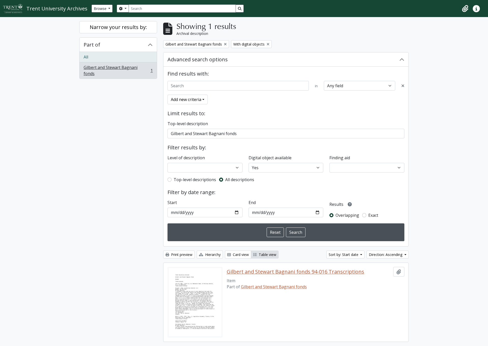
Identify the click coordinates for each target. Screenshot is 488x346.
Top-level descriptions (195, 179)
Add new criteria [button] (186, 99)
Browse (101, 8)
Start (172, 202)
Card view (240, 254)
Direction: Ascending (386, 254)
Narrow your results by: (118, 27)
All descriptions (239, 179)
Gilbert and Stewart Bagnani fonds (118, 70)
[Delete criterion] (402, 86)
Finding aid (339, 158)
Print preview (181, 254)
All (86, 57)
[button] (465, 8)
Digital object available (270, 158)
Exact (373, 215)
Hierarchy (212, 254)
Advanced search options (197, 59)
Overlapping (347, 215)
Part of (92, 44)
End (252, 202)
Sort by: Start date (344, 254)
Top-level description (187, 123)
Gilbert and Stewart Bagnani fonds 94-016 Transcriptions (295, 272)
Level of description (186, 158)
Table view (267, 254)
